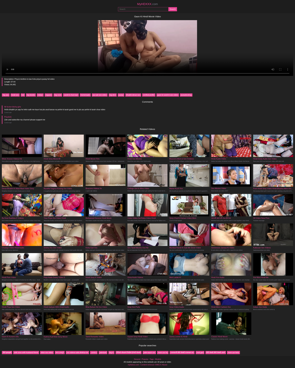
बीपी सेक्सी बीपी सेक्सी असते (215, 352)
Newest (137, 359)
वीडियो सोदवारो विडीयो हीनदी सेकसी (128, 352)
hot (23, 95)
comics (94, 352)
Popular (145, 359)
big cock (57, 95)
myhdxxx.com (133, 365)
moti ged (200, 352)
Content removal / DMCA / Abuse (153, 365)
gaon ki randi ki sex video (167, 95)
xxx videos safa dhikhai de (77, 352)
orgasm (49, 95)
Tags (152, 359)
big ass (6, 95)
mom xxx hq (163, 352)
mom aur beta (233, 352)
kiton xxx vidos (47, 352)
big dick (112, 95)
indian (40, 95)
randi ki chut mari (71, 95)
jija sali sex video (100, 95)
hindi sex (15, 95)
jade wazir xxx (149, 352)
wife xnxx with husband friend (26, 352)
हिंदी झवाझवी (7, 352)
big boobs (31, 95)
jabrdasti (102, 352)
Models (158, 359)
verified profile (149, 95)
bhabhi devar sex (133, 95)
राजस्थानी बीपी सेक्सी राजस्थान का (182, 352)
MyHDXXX (147, 4)
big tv (111, 352)
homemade (85, 95)
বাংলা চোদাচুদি (60, 352)
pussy (121, 95)
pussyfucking (186, 95)
